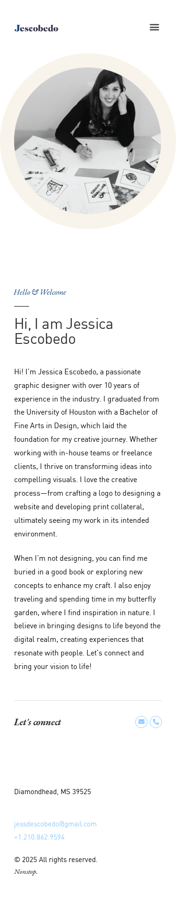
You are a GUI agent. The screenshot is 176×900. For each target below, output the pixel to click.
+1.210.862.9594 (39, 837)
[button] (154, 27)
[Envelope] (141, 722)
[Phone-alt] (156, 722)
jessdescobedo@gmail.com (55, 824)
